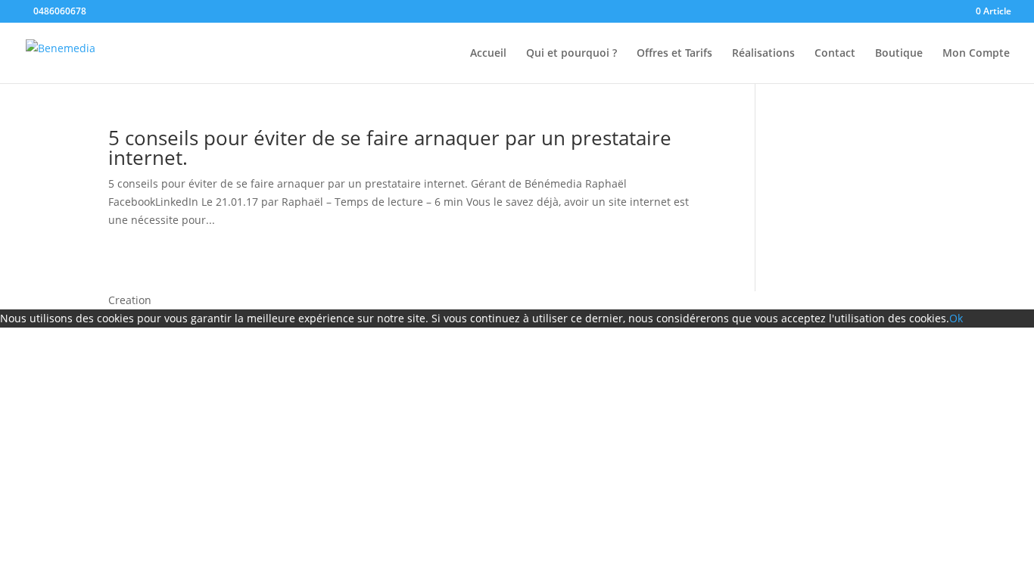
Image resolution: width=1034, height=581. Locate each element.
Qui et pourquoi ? (571, 54)
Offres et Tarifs (674, 54)
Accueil (488, 54)
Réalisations (763, 54)
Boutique (899, 54)
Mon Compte (976, 54)
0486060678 (58, 11)
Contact (834, 54)
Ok (956, 318)
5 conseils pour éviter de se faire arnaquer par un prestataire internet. (389, 147)
